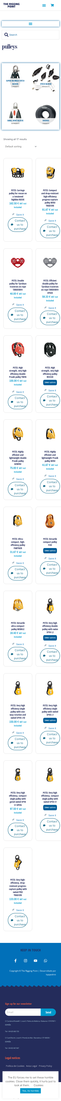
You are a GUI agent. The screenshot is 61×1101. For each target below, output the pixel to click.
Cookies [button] (38, 1085)
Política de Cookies (15, 1065)
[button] (44, 5)
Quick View (18, 184)
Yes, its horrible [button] (30, 1090)
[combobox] (30, 34)
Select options (50, 382)
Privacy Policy (45, 1065)
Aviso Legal (31, 1065)
